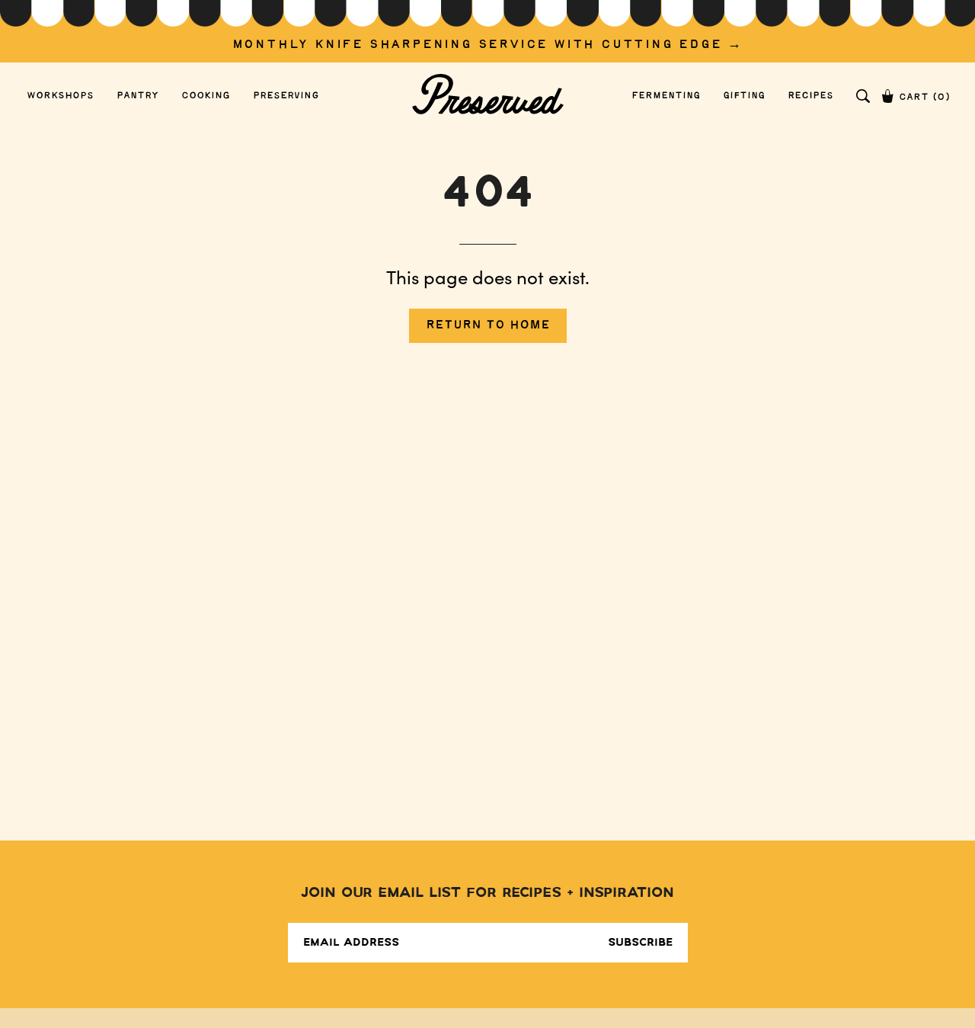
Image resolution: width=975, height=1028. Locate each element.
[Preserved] (487, 95)
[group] (487, 31)
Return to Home (488, 325)
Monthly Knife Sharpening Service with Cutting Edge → (487, 44)
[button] (863, 96)
